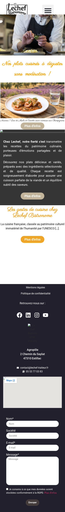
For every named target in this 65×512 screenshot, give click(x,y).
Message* (12, 454)
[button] (48, 10)
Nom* (10, 418)
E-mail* (10, 442)
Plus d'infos (50, 493)
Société (11, 430)
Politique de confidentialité (35, 293)
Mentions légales (35, 287)
